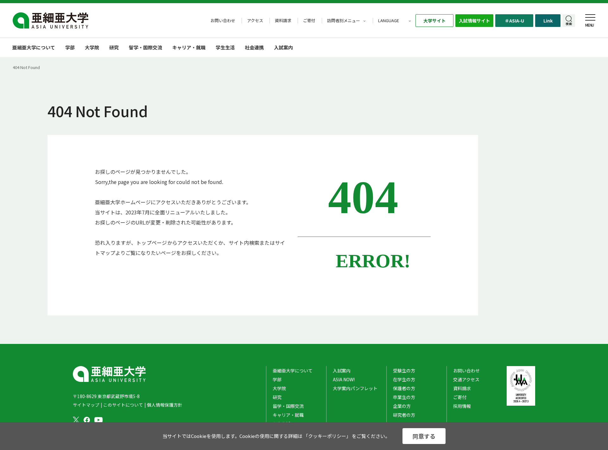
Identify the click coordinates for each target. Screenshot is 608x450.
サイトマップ (86, 405)
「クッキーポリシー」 (327, 436)
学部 (70, 47)
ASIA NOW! (344, 379)
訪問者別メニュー (343, 20)
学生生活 (225, 47)
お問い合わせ (223, 20)
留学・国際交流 (145, 47)
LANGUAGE (388, 20)
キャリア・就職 (189, 47)
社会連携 (254, 47)
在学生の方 (404, 379)
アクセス (255, 20)
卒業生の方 (404, 397)
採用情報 (462, 406)
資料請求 (283, 20)
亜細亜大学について (33, 47)
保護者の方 (404, 388)
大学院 (92, 47)
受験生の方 (404, 370)
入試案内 (342, 370)
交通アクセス (466, 379)
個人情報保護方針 (164, 405)
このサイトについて (123, 405)
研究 (114, 47)
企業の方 (402, 406)
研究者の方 (404, 415)
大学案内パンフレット (355, 388)
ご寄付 (309, 20)
